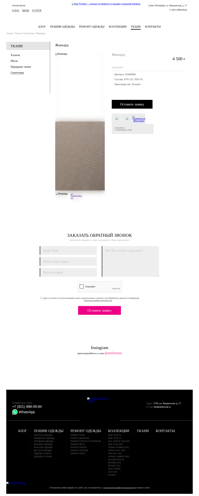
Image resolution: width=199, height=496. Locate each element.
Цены (25, 10)
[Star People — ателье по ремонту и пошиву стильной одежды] (106, 4)
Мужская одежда (43, 447)
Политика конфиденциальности (98, 300)
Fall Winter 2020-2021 (119, 441)
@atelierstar (113, 353)
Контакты (153, 26)
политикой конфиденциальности (119, 487)
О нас (15, 10)
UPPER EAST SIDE (116, 450)
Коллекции (117, 26)
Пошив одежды (62, 26)
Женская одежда (43, 435)
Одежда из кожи (43, 456)
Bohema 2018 (114, 463)
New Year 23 (114, 438)
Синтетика (17, 72)
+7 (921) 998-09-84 (178, 10)
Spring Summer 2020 (118, 456)
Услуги (36, 10)
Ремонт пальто (79, 447)
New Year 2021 (115, 444)
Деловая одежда (43, 444)
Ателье (9, 33)
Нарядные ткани (21, 66)
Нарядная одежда (43, 441)
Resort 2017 (114, 466)
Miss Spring (114, 469)
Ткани (136, 26)
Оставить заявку (132, 104)
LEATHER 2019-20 (116, 460)
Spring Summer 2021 (118, 447)
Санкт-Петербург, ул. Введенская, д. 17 (167, 5)
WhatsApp (26, 412)
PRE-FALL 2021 (115, 453)
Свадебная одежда (44, 438)
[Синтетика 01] (77, 199)
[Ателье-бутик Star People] (99, 399)
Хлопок (15, 55)
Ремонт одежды (91, 26)
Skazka (112, 475)
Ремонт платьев (79, 450)
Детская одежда (43, 450)
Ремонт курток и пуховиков (86, 441)
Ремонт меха (78, 444)
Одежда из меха (43, 453)
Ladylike (112, 472)
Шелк (14, 60)
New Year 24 (114, 435)
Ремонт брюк (78, 435)
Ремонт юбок (78, 453)
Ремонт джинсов (80, 438)
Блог (42, 26)
